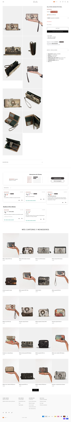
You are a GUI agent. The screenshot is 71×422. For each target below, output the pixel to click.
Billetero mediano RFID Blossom (41, 384)
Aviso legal (41, 403)
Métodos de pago (32, 403)
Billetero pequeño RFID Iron (40, 353)
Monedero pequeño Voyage (7, 290)
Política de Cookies (43, 401)
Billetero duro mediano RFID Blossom (9, 384)
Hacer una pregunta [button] (57, 181)
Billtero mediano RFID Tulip (7, 258)
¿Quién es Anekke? (6, 399)
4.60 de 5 (16, 179)
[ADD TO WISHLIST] (18, 265)
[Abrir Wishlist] (62, 1)
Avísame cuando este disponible (57, 31)
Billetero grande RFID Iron (23, 384)
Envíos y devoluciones (32, 401)
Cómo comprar (31, 405)
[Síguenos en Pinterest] (9, 412)
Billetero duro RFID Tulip (7, 321)
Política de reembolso (43, 405)
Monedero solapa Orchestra (23, 321)
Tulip (19, 403)
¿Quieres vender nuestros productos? (9, 401)
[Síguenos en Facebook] (3, 412)
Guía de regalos (21, 399)
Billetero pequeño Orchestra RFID (41, 321)
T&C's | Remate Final (32, 408)
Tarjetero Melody (38, 290)
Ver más (35, 390)
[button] (49, 9)
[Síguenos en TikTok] (11, 412)
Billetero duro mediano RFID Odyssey (58, 353)
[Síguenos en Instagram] (6, 412)
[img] (6, 192)
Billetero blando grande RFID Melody (25, 353)
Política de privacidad (43, 399)
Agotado (58, 28)
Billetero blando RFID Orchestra (57, 258)
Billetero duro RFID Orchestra (40, 258)
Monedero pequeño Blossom (57, 321)
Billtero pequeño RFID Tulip (23, 290)
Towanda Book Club (22, 401)
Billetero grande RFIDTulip (56, 290)
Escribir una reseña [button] (57, 178)
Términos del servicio (32, 406)
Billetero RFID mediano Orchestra (24, 258)
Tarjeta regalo (21, 405)
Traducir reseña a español (31, 200)
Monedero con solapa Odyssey (8, 353)
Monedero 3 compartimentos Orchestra (58, 384)
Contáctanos (31, 399)
